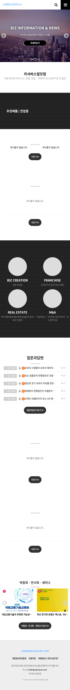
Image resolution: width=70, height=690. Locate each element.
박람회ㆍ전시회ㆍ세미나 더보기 (34, 625)
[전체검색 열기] (56, 4)
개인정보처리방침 (19, 658)
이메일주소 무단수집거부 (48, 658)
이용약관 (32, 658)
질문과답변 (35, 357)
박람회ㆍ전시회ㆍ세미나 (35, 582)
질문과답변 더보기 (34, 410)
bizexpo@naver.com (38, 669)
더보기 (34, 156)
